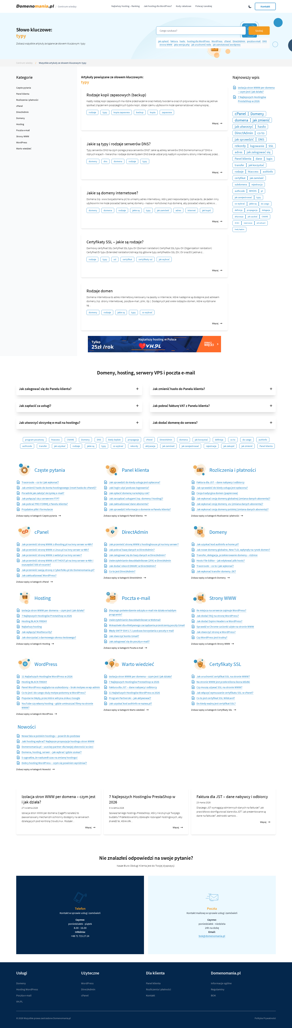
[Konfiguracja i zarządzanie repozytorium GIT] (24, 598)
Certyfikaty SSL (225, 664)
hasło (183, 41)
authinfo (268, 171)
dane (259, 159)
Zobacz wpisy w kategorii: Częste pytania (36, 515)
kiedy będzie (239, 229)
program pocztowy (34, 439)
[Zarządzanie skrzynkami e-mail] (112, 598)
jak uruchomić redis (201, 44)
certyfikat (127, 259)
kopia (152, 112)
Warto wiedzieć (23, 148)
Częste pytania (23, 87)
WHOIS (253, 190)
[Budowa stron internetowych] (199, 598)
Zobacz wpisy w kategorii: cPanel (32, 581)
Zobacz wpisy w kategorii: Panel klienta (123, 515)
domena (118, 161)
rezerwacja (248, 223)
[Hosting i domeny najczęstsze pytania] (24, 469)
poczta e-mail (254, 41)
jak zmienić (261, 120)
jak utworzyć (244, 126)
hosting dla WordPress (198, 41)
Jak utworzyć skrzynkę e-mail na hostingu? (49, 422)
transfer (239, 165)
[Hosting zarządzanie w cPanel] (24, 531)
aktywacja (239, 216)
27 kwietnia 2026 (30, 807)
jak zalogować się (258, 152)
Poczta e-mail (23, 130)
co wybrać (147, 312)
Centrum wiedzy (67, 6)
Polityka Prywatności (265, 1018)
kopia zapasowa (122, 112)
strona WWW (166, 44)
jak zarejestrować (243, 197)
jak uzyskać (252, 216)
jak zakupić (261, 223)
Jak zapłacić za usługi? (35, 405)
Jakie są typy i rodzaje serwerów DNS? (119, 143)
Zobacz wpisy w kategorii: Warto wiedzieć (124, 709)
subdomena (241, 184)
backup (139, 112)
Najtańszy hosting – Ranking (125, 6)
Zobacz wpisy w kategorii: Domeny (208, 577)
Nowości (27, 727)
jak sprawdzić (244, 139)
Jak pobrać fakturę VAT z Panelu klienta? (181, 405)
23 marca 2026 (204, 802)
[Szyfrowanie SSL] (199, 664)
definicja (238, 210)
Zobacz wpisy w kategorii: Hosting (33, 643)
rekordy (240, 146)
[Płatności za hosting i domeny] (199, 469)
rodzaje (92, 112)
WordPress (217, 41)
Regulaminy (217, 989)
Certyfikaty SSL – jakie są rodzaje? (115, 241)
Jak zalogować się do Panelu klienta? (45, 389)
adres (178, 210)
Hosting (20, 124)
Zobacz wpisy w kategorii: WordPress (34, 713)
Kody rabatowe (183, 6)
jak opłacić (163, 41)
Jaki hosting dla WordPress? (158, 6)
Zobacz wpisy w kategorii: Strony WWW (210, 643)
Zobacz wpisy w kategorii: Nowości (33, 769)
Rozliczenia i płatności (27, 99)
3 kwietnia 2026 (116, 807)
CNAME (265, 216)
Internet (192, 210)
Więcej (215, 123)
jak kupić (206, 210)
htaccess (253, 171)
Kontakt (265, 6)
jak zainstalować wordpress (226, 44)
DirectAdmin (239, 41)
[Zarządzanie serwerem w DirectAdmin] (112, 531)
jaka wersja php (182, 44)
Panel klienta (22, 93)
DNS (264, 41)
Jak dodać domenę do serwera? (175, 422)
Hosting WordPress (27, 989)
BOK (213, 995)
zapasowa (167, 112)
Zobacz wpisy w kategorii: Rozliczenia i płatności (215, 515)
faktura (174, 41)
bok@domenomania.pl (212, 936)
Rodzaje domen (100, 290)
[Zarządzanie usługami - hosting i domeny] (112, 469)
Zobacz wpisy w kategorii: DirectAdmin (123, 577)
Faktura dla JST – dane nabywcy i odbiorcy (232, 796)
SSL (115, 259)
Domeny (20, 118)
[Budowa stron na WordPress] (24, 664)
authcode (240, 190)
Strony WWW (22, 136)
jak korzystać (256, 165)
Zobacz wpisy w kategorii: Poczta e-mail (123, 647)
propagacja (252, 210)
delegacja (266, 210)
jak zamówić (163, 210)
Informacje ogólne (221, 983)
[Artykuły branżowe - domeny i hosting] (112, 664)
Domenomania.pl (62, 1018)
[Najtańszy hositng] (154, 344)
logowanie (257, 146)
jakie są (136, 210)
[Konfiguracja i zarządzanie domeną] (199, 531)
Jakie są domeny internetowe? (112, 192)
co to (260, 133)
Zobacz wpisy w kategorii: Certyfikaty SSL (211, 709)
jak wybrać (164, 259)
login (269, 159)
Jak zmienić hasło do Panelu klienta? (179, 389)
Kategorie (24, 77)
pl (262, 190)
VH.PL (19, 1001)
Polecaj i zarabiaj (203, 6)
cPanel (227, 41)
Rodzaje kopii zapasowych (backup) (116, 94)
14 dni (237, 223)
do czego (265, 203)
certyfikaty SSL (145, 259)
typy (105, 112)
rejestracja (257, 184)
